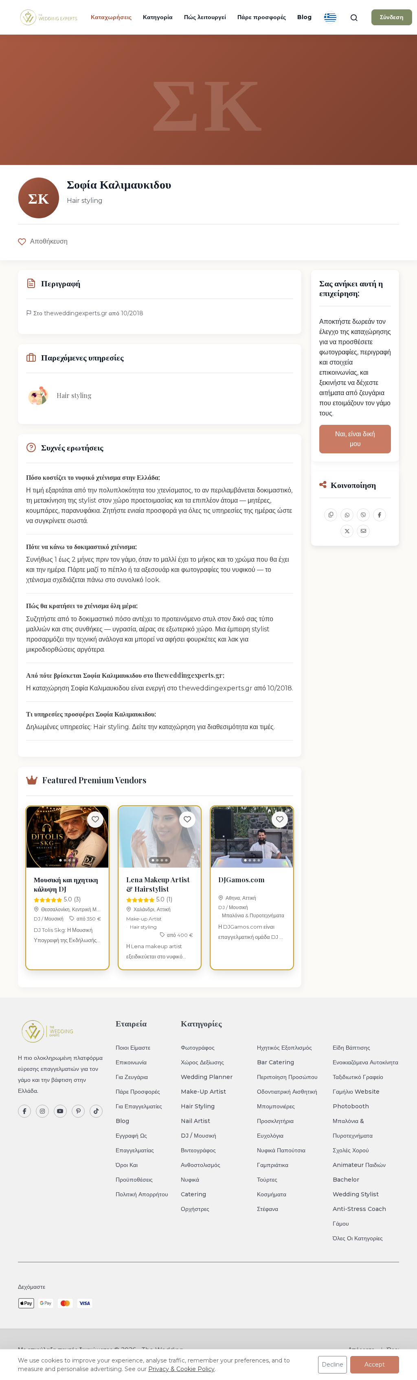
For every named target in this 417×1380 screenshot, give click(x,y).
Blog (304, 17)
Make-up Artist (144, 919)
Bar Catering (275, 1062)
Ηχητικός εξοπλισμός (284, 1047)
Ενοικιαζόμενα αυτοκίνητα (365, 1062)
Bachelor (346, 1179)
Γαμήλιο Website (356, 1091)
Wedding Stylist (356, 1194)
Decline (332, 1364)
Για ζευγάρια (132, 1077)
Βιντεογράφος (198, 1150)
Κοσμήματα (271, 1194)
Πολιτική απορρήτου (142, 1194)
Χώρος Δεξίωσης (202, 1062)
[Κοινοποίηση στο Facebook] (379, 514)
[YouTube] (60, 1111)
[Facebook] (24, 1111)
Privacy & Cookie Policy (181, 1369)
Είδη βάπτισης (351, 1047)
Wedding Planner (207, 1077)
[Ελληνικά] (330, 17)
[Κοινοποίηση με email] (363, 531)
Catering (193, 1194)
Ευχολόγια (270, 1135)
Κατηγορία (158, 17)
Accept (374, 1364)
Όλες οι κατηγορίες (358, 1238)
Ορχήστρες (195, 1209)
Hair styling (143, 927)
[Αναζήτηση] (354, 17)
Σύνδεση (392, 17)
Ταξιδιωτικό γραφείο (358, 1077)
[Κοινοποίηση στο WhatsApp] (346, 514)
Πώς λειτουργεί (205, 17)
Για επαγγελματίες (139, 1106)
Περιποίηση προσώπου (287, 1077)
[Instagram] (42, 1111)
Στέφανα (267, 1209)
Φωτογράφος (198, 1047)
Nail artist (195, 1121)
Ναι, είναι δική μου (355, 439)
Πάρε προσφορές (261, 17)
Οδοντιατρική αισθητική (287, 1091)
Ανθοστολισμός (200, 1165)
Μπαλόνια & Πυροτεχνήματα (253, 915)
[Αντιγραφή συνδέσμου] (330, 514)
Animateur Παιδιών (359, 1165)
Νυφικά (190, 1179)
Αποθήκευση (49, 241)
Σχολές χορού (351, 1150)
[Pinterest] (78, 1111)
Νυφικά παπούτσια (281, 1150)
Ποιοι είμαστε (133, 1047)
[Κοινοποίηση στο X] (346, 531)
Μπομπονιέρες (276, 1106)
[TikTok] (96, 1111)
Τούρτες (267, 1179)
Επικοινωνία (131, 1062)
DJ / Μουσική (49, 919)
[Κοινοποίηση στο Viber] (363, 514)
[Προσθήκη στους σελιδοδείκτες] (95, 819)
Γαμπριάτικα (272, 1165)
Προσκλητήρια (275, 1121)
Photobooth (351, 1106)
